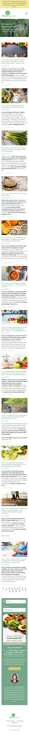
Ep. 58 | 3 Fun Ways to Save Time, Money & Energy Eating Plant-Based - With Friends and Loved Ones (14, 416)
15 (22, 590)
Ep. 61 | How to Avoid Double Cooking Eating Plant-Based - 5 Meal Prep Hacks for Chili (14, 285)
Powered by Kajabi (15, 730)
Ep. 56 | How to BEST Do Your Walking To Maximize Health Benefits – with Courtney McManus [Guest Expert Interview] (14, 511)
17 (9, 591)
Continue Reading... (8, 85)
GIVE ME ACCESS (14, 668)
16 (25, 590)
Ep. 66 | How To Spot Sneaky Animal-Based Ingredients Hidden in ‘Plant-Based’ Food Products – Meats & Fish (13, 61)
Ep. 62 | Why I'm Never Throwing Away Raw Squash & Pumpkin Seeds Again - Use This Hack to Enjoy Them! (14, 239)
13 (15, 590)
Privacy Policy (10, 721)
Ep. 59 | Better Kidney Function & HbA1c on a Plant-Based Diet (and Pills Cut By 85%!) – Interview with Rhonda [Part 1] (14, 373)
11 (9, 590)
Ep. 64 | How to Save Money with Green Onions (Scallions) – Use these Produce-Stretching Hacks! (14, 149)
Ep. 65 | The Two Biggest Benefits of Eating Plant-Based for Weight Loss (13, 106)
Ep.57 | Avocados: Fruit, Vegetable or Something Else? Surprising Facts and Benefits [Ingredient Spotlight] (13, 464)
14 (19, 590)
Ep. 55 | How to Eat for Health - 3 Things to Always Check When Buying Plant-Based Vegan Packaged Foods (14, 560)
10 (6, 590)
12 (12, 590)
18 (13, 591)
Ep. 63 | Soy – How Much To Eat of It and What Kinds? (14, 194)
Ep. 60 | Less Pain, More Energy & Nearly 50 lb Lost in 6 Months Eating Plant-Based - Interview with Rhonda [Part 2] (14, 329)
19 (16, 591)
